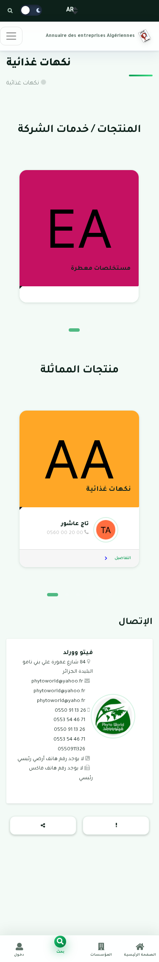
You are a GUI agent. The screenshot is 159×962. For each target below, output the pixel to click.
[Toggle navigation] (11, 36)
